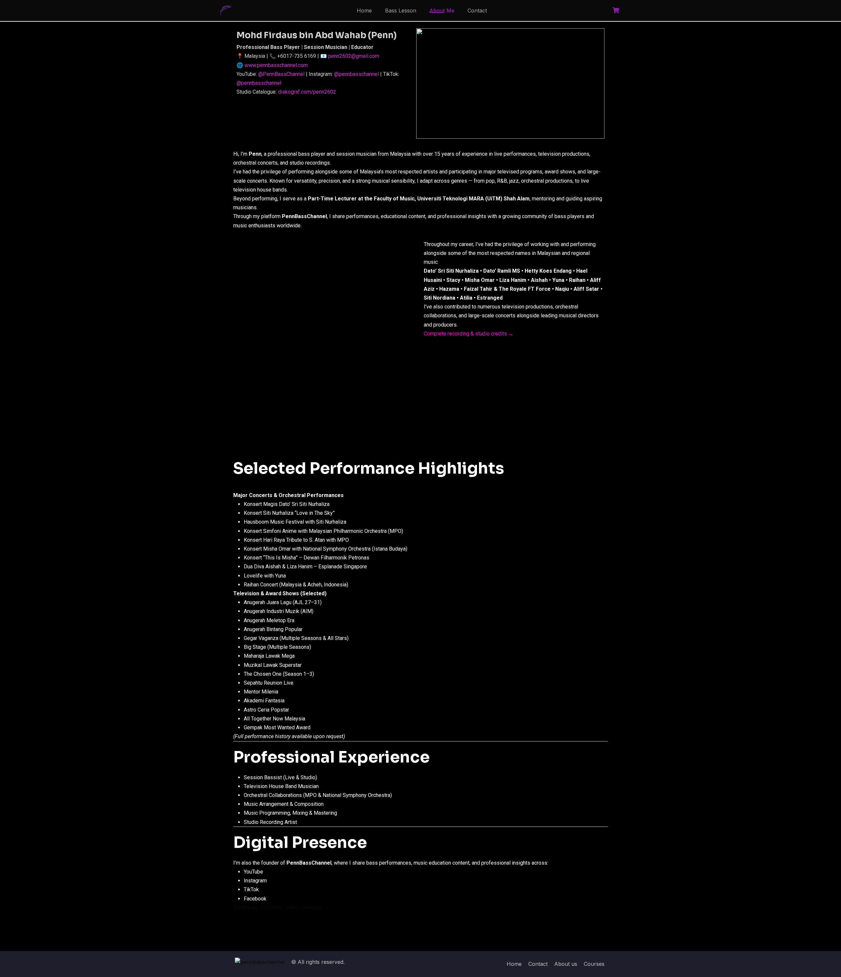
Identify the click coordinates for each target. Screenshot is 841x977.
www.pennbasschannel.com (276, 65)
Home (364, 10)
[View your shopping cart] (616, 10)
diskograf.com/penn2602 (307, 92)
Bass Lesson (400, 10)
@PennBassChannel (281, 74)
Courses (594, 964)
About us (565, 964)
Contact (477, 10)
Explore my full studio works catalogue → (281, 907)
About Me (441, 10)
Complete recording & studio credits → (468, 333)
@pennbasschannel (356, 74)
